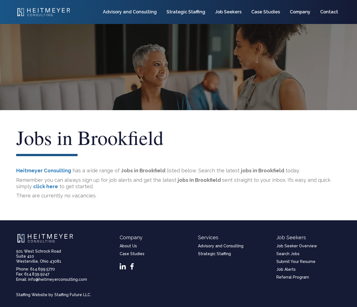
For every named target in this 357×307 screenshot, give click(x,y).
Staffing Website (31, 295)
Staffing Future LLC (72, 295)
